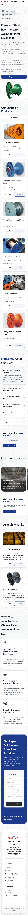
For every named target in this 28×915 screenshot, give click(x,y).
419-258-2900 (16, 816)
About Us (9, 867)
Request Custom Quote (14, 804)
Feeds (8, 870)
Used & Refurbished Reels (11, 895)
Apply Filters (15, 117)
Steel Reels (8, 890)
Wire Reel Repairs (9, 898)
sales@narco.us (11, 880)
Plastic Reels (8, 892)
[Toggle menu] (26, 3)
